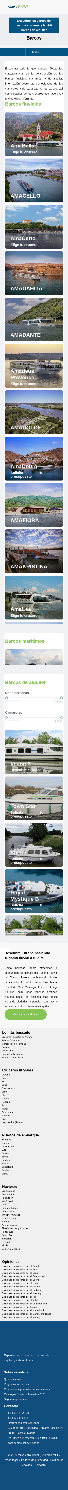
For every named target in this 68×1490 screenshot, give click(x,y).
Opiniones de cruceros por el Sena (20, 1273)
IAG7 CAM (7, 1201)
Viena (5, 1173)
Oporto (5, 1143)
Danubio (6, 1074)
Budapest (7, 1139)
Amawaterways (9, 1225)
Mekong (6, 1115)
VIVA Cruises (8, 1211)
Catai (4, 1204)
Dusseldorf (7, 1167)
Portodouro (7, 1232)
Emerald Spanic (10, 1208)
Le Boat (6, 1242)
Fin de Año (7, 1050)
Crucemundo (8, 1194)
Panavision (7, 1198)
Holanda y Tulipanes (12, 1054)
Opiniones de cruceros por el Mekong (21, 1293)
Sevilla (5, 1156)
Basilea (5, 1170)
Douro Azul (7, 1235)
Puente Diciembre (11, 1040)
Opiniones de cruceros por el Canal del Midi (24, 1303)
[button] (60, 7)
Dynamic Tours (9, 1218)
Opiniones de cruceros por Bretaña (20, 1307)
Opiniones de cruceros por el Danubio (21, 1266)
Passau (5, 1153)
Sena (4, 1085)
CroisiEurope (8, 1191)
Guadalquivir (8, 1088)
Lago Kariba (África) (12, 1122)
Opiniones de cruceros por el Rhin (19, 1269)
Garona (6, 1098)
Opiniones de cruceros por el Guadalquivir (24, 1276)
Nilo (4, 1119)
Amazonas (7, 1112)
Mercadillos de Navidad (14, 1044)
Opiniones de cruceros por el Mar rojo (21, 1317)
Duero (5, 1078)
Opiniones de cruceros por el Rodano (21, 1290)
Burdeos (6, 1160)
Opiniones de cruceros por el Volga (20, 1300)
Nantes (5, 1163)
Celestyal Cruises (11, 1249)
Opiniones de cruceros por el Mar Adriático (24, 1310)
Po (3, 1105)
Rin (3, 1081)
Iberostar (6, 1238)
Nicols (5, 1245)
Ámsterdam (8, 1146)
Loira (4, 1091)
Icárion (5, 1221)
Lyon (4, 1150)
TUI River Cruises (11, 1215)
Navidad (6, 1047)
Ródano (6, 1102)
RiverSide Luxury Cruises (15, 1228)
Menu (35, 51)
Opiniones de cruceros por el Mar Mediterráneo (26, 1314)
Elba (4, 1095)
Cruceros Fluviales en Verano (17, 1037)
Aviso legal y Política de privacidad (26, 1460)
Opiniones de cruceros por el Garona (21, 1286)
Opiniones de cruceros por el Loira (20, 1283)
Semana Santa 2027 (12, 1057)
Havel (5, 1109)
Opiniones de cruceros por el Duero (20, 1280)
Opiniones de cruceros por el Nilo (19, 1297)
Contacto (40, 1465)
